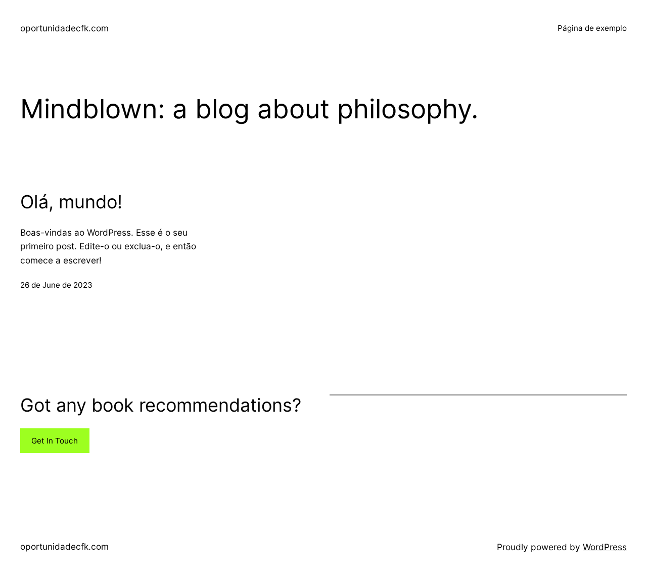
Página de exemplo (592, 28)
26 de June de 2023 (56, 285)
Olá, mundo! (71, 202)
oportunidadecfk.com (64, 28)
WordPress (605, 547)
